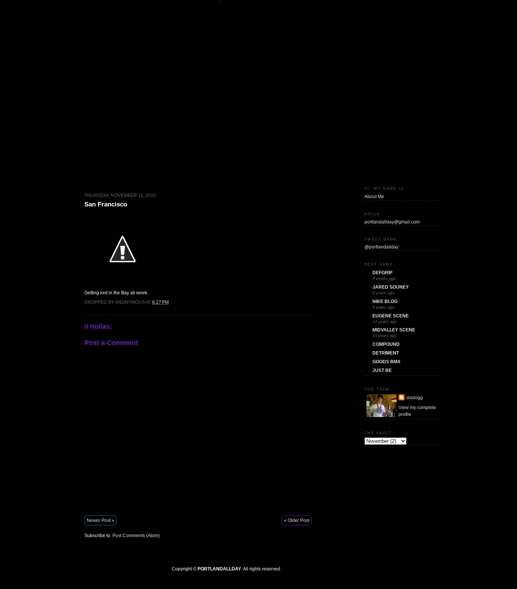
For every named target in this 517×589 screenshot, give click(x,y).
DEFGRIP (382, 272)
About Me (374, 196)
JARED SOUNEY (390, 287)
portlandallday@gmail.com (392, 222)
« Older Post (296, 520)
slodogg (414, 397)
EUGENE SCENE (390, 316)
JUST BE (382, 370)
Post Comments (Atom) (136, 535)
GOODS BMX (386, 361)
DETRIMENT (385, 353)
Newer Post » (100, 520)
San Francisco (105, 204)
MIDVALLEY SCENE (393, 330)
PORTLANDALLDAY (219, 569)
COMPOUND (386, 344)
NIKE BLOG (384, 301)
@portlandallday (381, 247)
